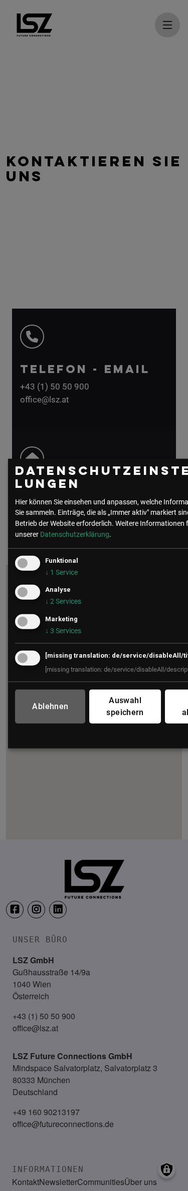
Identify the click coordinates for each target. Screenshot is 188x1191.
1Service (61, 572)
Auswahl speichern (124, 706)
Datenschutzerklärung (74, 534)
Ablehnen (50, 706)
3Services (63, 630)
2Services (63, 601)
